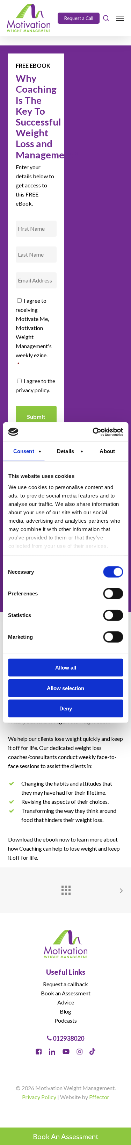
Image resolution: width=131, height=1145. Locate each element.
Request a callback (65, 984)
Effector (99, 1097)
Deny (65, 708)
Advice (65, 1002)
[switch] (113, 593)
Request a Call (78, 18)
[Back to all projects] (66, 888)
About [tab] (107, 451)
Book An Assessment (66, 1136)
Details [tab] (65, 451)
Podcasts (65, 1020)
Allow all (65, 668)
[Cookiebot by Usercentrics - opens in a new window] (93, 431)
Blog (65, 1011)
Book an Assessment (65, 993)
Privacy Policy (39, 1097)
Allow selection (65, 688)
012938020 (68, 1038)
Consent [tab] (23, 451)
